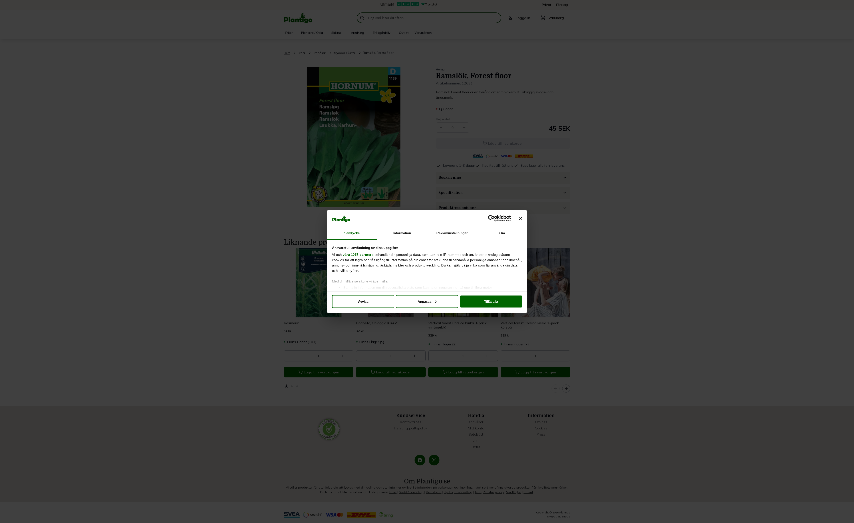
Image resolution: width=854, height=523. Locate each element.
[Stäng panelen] (520, 218)
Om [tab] (502, 233)
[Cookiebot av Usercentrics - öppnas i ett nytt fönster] (491, 218)
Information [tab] (402, 233)
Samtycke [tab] (352, 233)
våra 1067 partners (358, 254)
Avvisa (363, 301)
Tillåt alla (491, 301)
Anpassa (424, 301)
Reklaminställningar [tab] (452, 233)
